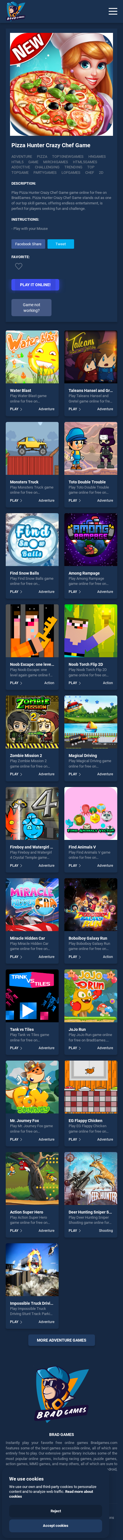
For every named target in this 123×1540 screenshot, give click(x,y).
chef (89, 172)
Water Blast (20, 390)
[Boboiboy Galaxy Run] (90, 904)
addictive (20, 167)
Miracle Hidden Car (27, 938)
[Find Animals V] (90, 813)
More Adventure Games (61, 1340)
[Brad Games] (13, 11)
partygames (45, 172)
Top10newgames (68, 156)
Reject (56, 1511)
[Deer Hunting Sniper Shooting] (90, 1178)
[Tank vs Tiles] (32, 995)
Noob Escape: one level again (37, 664)
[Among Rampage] (90, 539)
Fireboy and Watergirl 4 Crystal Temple (45, 847)
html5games (85, 162)
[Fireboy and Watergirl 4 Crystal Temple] (32, 813)
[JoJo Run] (90, 995)
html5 (17, 162)
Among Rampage (84, 573)
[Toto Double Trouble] (90, 448)
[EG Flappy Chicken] (90, 1087)
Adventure (21, 156)
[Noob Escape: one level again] (32, 630)
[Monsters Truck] (32, 448)
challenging (47, 167)
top (90, 167)
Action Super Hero (26, 1212)
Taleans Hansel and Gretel (93, 390)
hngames (97, 156)
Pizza (42, 156)
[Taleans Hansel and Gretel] (90, 356)
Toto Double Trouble (87, 482)
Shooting (106, 1231)
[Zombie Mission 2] (32, 722)
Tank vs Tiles (22, 1029)
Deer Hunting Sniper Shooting (96, 1212)
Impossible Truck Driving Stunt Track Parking (51, 1303)
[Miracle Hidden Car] (32, 904)
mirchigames (55, 162)
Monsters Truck (24, 482)
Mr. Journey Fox (24, 1120)
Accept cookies (55, 1525)
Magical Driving (83, 755)
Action (49, 683)
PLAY (14, 409)
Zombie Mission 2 (26, 755)
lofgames (70, 172)
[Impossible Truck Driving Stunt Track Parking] (32, 1269)
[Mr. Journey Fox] (32, 1087)
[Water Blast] (32, 356)
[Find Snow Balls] (32, 539)
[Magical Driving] (90, 722)
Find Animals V (82, 847)
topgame (20, 172)
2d (101, 172)
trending (73, 167)
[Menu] (113, 11)
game (33, 162)
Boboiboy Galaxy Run (88, 938)
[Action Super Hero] (32, 1178)
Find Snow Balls (24, 573)
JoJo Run (77, 1029)
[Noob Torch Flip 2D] (90, 630)
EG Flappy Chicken (85, 1120)
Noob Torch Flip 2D (86, 664)
